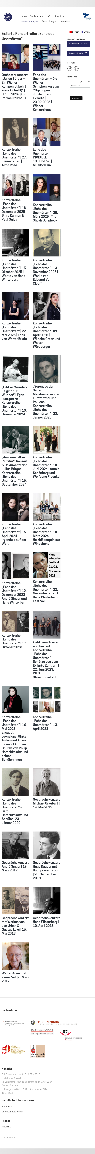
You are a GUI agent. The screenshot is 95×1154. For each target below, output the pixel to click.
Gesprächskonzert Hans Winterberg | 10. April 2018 (46, 922)
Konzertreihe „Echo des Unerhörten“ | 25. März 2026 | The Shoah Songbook (45, 213)
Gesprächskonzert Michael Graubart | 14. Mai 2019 (46, 803)
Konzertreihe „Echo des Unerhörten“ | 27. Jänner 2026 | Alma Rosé (14, 157)
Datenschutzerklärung (13, 1112)
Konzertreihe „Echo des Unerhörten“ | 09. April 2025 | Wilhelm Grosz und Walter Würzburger (46, 335)
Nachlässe (66, 22)
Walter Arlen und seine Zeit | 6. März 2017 (15, 977)
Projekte (59, 17)
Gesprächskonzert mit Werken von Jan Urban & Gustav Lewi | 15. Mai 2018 (15, 926)
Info (49, 17)
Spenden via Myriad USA (78, 53)
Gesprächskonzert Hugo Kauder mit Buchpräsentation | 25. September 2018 (46, 870)
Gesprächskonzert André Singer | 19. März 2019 (15, 866)
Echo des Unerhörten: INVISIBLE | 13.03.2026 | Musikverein (42, 157)
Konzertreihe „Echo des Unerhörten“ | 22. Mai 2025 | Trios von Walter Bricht (14, 331)
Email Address (76, 85)
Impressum (7, 1106)
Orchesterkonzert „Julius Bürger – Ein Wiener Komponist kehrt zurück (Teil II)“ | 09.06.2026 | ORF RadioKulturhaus (15, 87)
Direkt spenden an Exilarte (78, 44)
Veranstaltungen (29, 22)
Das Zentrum (36, 17)
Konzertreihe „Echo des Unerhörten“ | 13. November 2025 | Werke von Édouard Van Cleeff (45, 272)
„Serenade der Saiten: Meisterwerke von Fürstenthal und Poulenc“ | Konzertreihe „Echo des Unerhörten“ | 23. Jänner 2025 (46, 402)
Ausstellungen (49, 22)
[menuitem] (23, 16)
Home (24, 17)
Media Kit (6, 1127)
